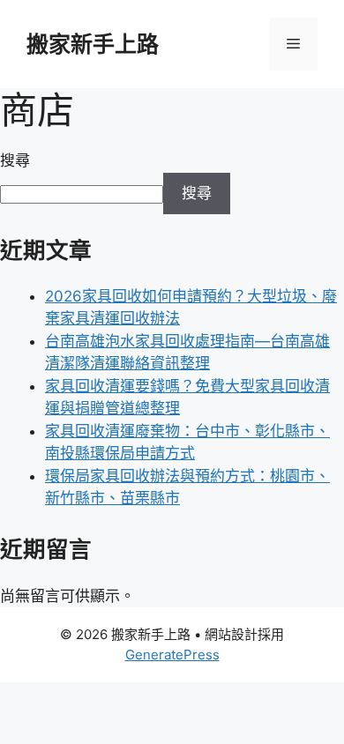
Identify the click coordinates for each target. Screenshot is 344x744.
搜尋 (15, 160)
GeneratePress (172, 654)
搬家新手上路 (92, 44)
